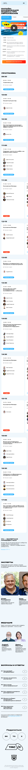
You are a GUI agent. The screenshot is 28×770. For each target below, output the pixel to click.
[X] (21, 736)
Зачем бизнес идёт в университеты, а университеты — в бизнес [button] (12, 289)
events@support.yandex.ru (15, 716)
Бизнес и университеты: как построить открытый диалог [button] (13, 264)
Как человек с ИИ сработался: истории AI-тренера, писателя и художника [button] (13, 506)
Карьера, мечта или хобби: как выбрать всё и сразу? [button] (13, 152)
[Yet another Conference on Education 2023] (5, 3)
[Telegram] (14, 736)
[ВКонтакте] (6, 736)
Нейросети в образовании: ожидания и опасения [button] (12, 475)
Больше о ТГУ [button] (4, 549)
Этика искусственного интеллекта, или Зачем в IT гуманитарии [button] (12, 442)
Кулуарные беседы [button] (10, 186)
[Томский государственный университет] (14, 760)
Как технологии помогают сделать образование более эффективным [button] (13, 126)
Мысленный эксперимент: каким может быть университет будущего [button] (12, 325)
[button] (14, 38)
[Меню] (24, 3)
